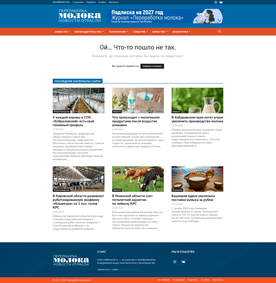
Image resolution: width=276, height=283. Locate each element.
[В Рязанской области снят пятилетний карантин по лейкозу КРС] (138, 179)
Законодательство (87, 31)
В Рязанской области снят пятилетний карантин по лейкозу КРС (132, 199)
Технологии (117, 31)
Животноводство (61, 111)
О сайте (102, 2)
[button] (219, 32)
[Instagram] (215, 2)
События (139, 31)
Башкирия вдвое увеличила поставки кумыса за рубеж (193, 197)
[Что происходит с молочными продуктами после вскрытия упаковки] (138, 100)
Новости (61, 31)
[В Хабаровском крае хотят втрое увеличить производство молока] (197, 100)
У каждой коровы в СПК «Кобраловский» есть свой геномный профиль (73, 121)
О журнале (78, 2)
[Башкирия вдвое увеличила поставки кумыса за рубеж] (197, 179)
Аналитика (180, 31)
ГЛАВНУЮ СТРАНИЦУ (152, 66)
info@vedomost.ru (129, 269)
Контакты (113, 2)
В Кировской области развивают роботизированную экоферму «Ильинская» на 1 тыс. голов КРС (78, 201)
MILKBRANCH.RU (61, 2)
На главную (163, 279)
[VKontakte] (220, 2)
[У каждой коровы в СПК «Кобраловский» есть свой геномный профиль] (78, 100)
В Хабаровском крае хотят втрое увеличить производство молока (197, 119)
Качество (158, 31)
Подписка (91, 2)
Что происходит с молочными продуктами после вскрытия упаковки (136, 121)
